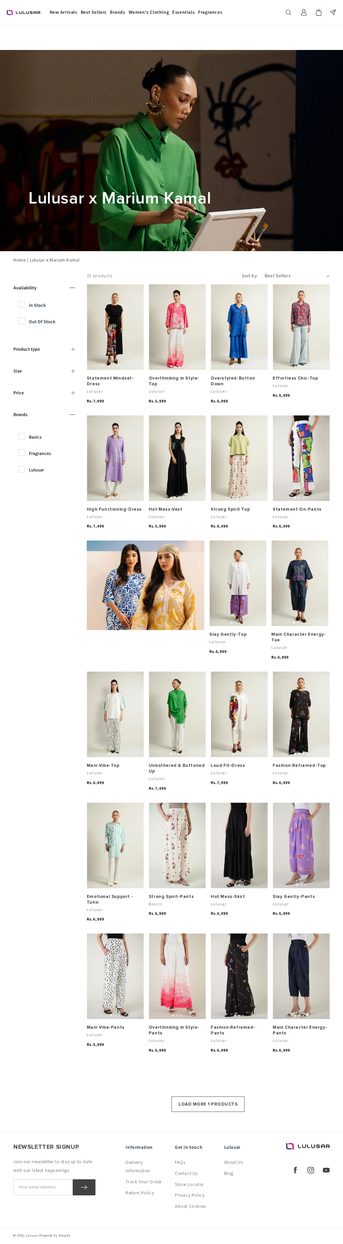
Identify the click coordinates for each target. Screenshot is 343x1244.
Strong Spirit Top (230, 509)
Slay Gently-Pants (294, 896)
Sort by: (250, 276)
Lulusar (32, 1235)
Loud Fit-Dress (228, 765)
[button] (289, 12)
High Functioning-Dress (114, 509)
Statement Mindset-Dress (110, 381)
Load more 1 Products (208, 1104)
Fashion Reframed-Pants (233, 1030)
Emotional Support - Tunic (110, 899)
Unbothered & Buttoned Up (177, 768)
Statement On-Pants (297, 509)
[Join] (84, 1187)
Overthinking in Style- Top (174, 381)
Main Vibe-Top (103, 765)
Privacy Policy (189, 1195)
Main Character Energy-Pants (300, 1030)
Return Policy (140, 1193)
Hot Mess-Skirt (228, 896)
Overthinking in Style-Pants (174, 1030)
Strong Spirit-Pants (171, 896)
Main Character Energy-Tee (298, 637)
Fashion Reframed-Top (299, 765)
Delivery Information (138, 1166)
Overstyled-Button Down (233, 381)
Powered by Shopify (55, 1235)
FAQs (180, 1162)
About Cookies (190, 1206)
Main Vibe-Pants (106, 1027)
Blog (228, 1173)
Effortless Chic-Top (295, 378)
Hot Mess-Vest (166, 509)
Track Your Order (144, 1182)
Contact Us (186, 1173)
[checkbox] (47, 305)
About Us (233, 1162)
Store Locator (189, 1184)
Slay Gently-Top (228, 634)
